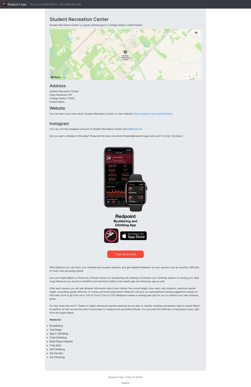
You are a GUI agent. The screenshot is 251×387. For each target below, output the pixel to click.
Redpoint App (16, 4)
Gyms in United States (43, 4)
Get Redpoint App (70, 4)
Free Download (125, 254)
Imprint (125, 382)
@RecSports (135, 128)
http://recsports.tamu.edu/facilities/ (153, 113)
